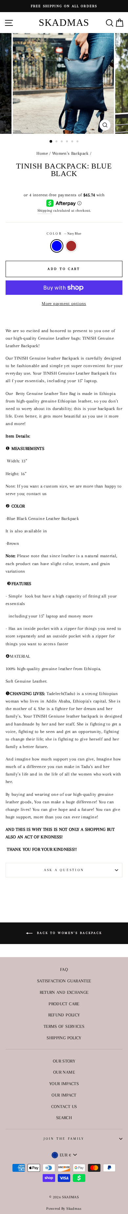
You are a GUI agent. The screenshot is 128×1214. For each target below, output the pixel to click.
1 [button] (51, 141)
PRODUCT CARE (64, 1003)
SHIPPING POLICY (64, 1037)
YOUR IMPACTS (64, 1083)
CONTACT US (64, 1106)
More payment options (64, 303)
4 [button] (67, 142)
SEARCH (64, 1117)
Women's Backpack (70, 153)
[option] (64, 6)
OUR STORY (64, 1060)
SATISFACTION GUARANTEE (64, 980)
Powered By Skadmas (64, 1208)
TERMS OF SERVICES (64, 1026)
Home (42, 153)
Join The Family (64, 1138)
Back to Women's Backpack (68, 933)
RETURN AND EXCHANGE (64, 992)
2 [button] (57, 142)
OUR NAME (64, 1072)
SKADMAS (64, 22)
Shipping (44, 210)
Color (64, 233)
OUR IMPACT (64, 1095)
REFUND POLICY (64, 1014)
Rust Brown (71, 246)
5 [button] (73, 142)
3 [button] (62, 142)
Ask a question (64, 870)
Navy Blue (57, 246)
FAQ (64, 969)
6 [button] (78, 142)
